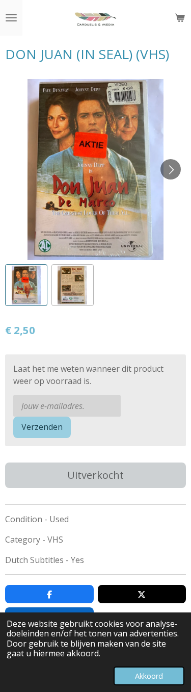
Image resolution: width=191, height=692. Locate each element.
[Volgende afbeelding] (170, 169)
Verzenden (42, 426)
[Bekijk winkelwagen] (180, 18)
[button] (26, 285)
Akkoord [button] (149, 676)
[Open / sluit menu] (11, 18)
